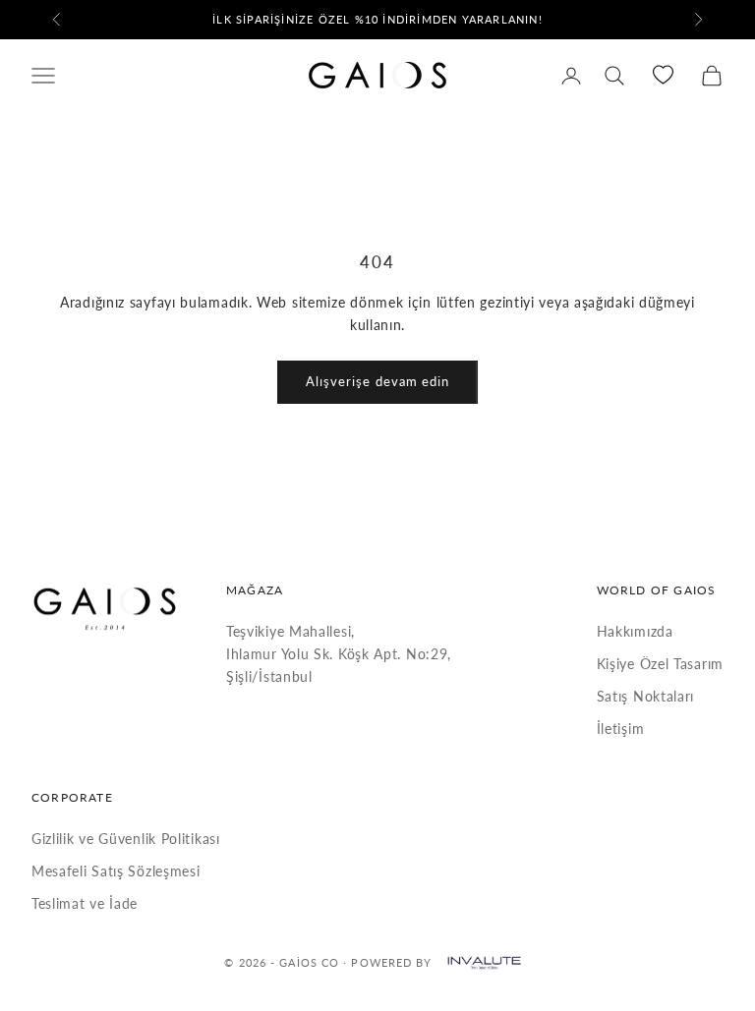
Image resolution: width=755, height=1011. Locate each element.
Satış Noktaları (646, 696)
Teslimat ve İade (84, 903)
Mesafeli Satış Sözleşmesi (116, 871)
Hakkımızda (635, 631)
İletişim (621, 728)
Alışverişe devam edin (377, 381)
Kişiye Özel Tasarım (660, 663)
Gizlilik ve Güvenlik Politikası (125, 838)
